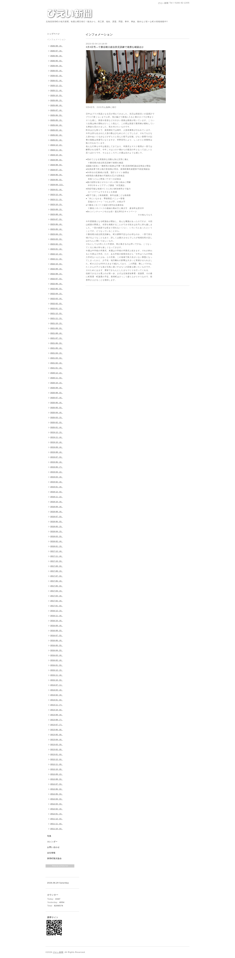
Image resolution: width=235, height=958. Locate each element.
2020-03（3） (56, 417)
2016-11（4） (56, 616)
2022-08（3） (56, 274)
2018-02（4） (56, 541)
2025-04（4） (56, 125)
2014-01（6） (56, 700)
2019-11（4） (56, 437)
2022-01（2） (56, 308)
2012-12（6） (56, 759)
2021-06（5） (56, 343)
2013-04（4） (56, 739)
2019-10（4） (56, 442)
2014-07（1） (56, 685)
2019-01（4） (56, 487)
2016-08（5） (56, 630)
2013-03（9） (56, 744)
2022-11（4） (56, 259)
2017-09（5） (56, 566)
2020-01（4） (56, 427)
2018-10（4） (56, 502)
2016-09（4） (56, 626)
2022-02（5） (56, 303)
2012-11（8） (56, 764)
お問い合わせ (53, 847)
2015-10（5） (56, 680)
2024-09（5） (56, 160)
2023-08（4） (56, 214)
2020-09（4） (56, 388)
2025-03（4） (56, 130)
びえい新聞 (58, 952)
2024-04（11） (57, 185)
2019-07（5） (56, 457)
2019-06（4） (56, 462)
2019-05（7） (56, 467)
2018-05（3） (56, 526)
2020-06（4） (56, 403)
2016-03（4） (56, 655)
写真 (49, 836)
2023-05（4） (56, 229)
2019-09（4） (56, 447)
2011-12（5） (56, 819)
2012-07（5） (56, 784)
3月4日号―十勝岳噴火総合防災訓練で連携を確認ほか (115, 47)
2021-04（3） (56, 353)
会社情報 (51, 853)
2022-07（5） (56, 279)
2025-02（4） (56, 135)
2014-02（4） (56, 695)
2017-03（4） (56, 596)
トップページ (53, 34)
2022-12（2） (56, 254)
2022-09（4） (56, 269)
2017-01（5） (56, 606)
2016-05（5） (56, 645)
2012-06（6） (56, 789)
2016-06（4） (56, 640)
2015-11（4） (56, 675)
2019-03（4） (56, 477)
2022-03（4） (56, 299)
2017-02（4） (56, 601)
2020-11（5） (56, 378)
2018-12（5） (56, 492)
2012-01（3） (56, 814)
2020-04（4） (56, 412)
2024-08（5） (56, 165)
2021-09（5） (56, 328)
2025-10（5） (56, 95)
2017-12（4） (56, 551)
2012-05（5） (56, 794)
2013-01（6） (56, 754)
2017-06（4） (56, 581)
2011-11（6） (56, 824)
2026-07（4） (56, 51)
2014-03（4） (56, 690)
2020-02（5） (56, 422)
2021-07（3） (56, 338)
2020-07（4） (56, 398)
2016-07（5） (56, 635)
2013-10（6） (56, 710)
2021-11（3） (56, 318)
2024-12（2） (56, 145)
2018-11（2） (56, 497)
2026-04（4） (56, 66)
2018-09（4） (56, 507)
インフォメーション (56, 39)
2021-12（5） (56, 313)
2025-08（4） (56, 105)
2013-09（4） (56, 715)
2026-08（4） (56, 46)
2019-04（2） (56, 472)
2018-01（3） (56, 546)
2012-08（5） (56, 779)
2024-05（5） (56, 180)
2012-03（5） (56, 804)
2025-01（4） (56, 140)
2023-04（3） (56, 234)
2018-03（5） (56, 536)
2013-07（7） (56, 725)
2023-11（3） (56, 199)
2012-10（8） (56, 769)
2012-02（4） (56, 809)
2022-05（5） (56, 289)
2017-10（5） (56, 561)
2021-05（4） (56, 348)
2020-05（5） (56, 408)
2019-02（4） (56, 482)
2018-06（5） (56, 521)
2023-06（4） (56, 224)
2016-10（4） (56, 621)
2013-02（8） (56, 749)
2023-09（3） (56, 209)
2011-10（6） (56, 829)
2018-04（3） (56, 531)
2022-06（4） (56, 284)
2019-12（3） (56, 432)
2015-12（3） (56, 670)
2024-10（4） (56, 155)
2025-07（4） (56, 110)
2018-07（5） (56, 517)
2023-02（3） (56, 244)
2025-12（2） (56, 85)
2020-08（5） (56, 393)
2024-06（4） (56, 175)
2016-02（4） (56, 660)
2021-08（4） (56, 333)
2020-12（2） (56, 373)
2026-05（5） (56, 61)
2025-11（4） (56, 90)
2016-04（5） (56, 650)
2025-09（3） (56, 100)
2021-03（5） (56, 358)
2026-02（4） (56, 76)
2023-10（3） (56, 204)
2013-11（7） (56, 705)
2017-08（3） (56, 571)
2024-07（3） (56, 170)
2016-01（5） (56, 665)
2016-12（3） (56, 611)
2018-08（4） (56, 512)
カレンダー (52, 842)
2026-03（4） (56, 71)
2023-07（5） (56, 219)
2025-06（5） (56, 115)
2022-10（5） (56, 264)
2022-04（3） (56, 294)
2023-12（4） (56, 194)
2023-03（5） (56, 239)
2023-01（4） (56, 249)
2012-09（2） (56, 774)
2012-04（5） (56, 799)
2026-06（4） (56, 56)
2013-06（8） (56, 730)
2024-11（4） (56, 150)
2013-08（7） (56, 720)
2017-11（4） (56, 556)
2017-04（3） (56, 591)
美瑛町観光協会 (54, 858)
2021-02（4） (56, 363)
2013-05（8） (56, 735)
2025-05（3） (56, 120)
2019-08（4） (56, 452)
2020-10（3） (56, 383)
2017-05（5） (56, 586)
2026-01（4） (56, 81)
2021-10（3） (56, 323)
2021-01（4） (56, 368)
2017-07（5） (56, 576)
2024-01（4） (56, 190)
